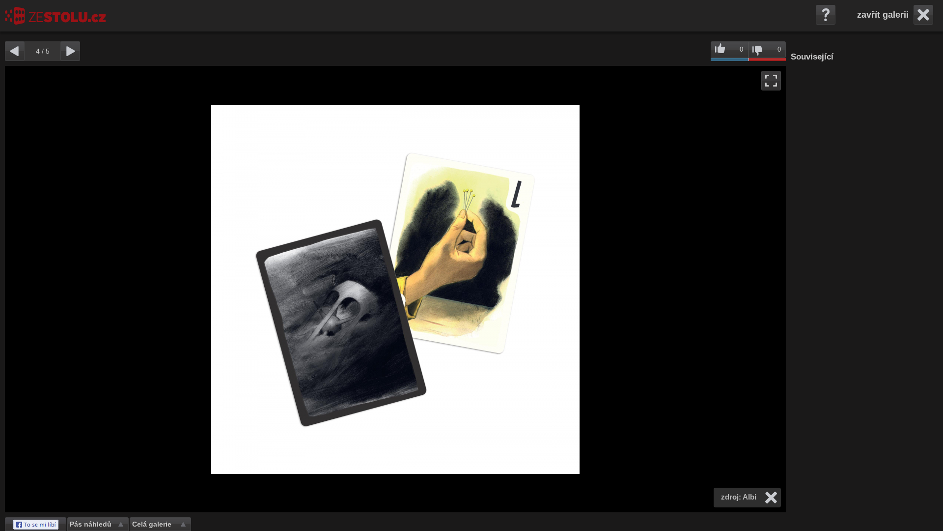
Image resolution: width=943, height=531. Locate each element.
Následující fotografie (590, 289)
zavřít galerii (883, 15)
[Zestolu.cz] (55, 16)
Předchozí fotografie (200, 289)
